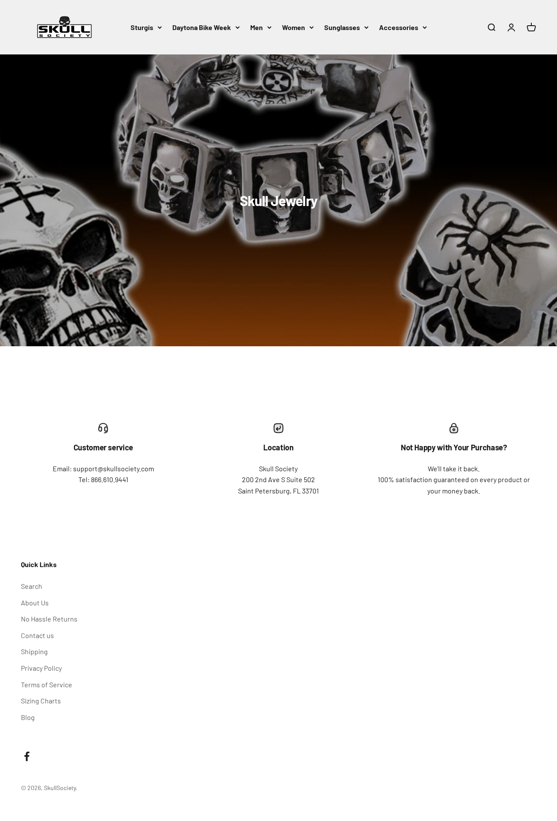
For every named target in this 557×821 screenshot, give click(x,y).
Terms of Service (46, 684)
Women (293, 27)
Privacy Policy (41, 668)
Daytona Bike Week (201, 27)
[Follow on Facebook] (27, 756)
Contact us (37, 635)
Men (256, 27)
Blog (28, 717)
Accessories (398, 27)
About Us (35, 602)
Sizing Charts (41, 700)
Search (31, 586)
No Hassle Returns (49, 619)
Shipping (34, 651)
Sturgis (142, 27)
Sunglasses (342, 27)
